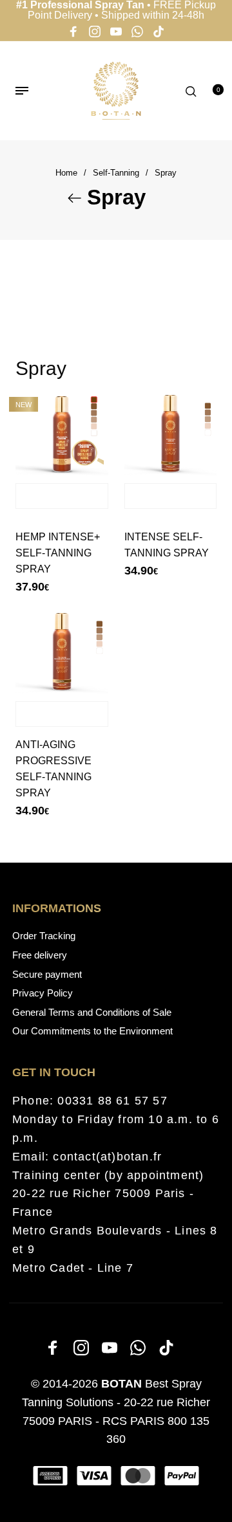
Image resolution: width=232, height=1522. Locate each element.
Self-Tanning (116, 173)
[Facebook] (73, 33)
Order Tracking (43, 935)
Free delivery (39, 954)
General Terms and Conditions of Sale (91, 1012)
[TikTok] (158, 33)
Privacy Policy (42, 992)
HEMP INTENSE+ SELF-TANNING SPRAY (57, 552)
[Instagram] (95, 33)
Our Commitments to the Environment (92, 1030)
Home (66, 173)
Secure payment (47, 974)
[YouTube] (116, 33)
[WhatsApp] (137, 33)
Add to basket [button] (61, 496)
